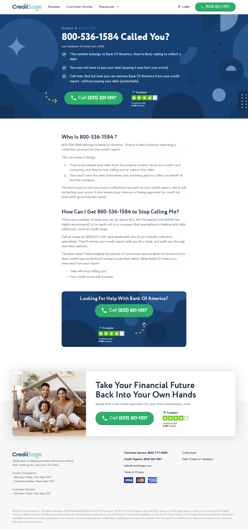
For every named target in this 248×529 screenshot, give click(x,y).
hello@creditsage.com (137, 465)
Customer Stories (79, 6)
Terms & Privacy (134, 472)
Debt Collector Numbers (197, 459)
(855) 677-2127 (96, 236)
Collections (189, 453)
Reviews (54, 6)
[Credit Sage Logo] (26, 6)
